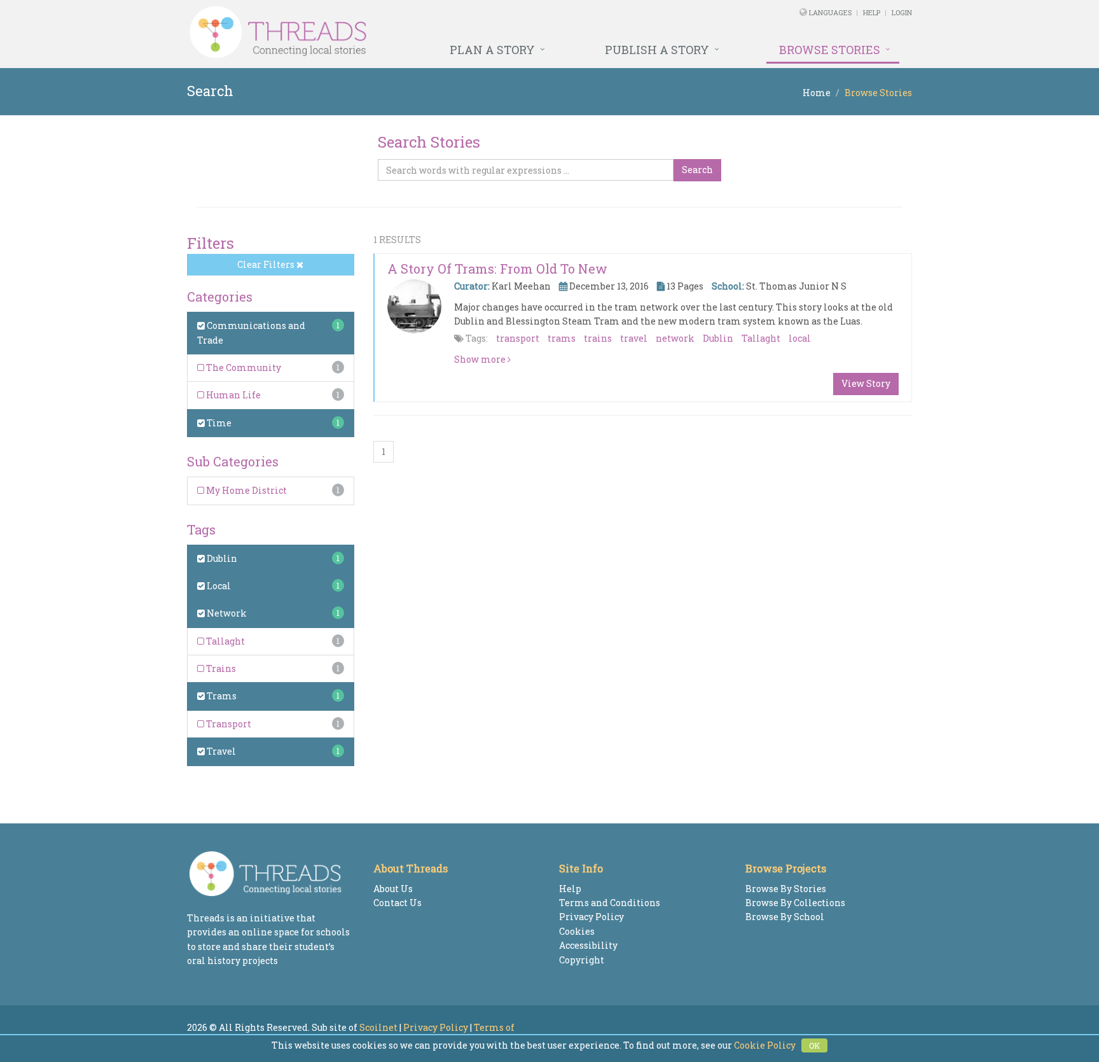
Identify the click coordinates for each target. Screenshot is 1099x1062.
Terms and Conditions (609, 903)
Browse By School (784, 917)
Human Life (232, 395)
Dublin (221, 558)
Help (871, 12)
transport (517, 338)
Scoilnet (378, 1027)
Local (218, 586)
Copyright (581, 960)
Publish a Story (657, 49)
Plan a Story (492, 49)
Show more (481, 359)
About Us (393, 889)
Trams (221, 696)
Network (226, 613)
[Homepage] (411, 32)
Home (817, 93)
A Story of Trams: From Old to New (497, 268)
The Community (242, 367)
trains (598, 338)
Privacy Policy (591, 917)
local (800, 338)
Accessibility (588, 945)
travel (633, 338)
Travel (220, 751)
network (675, 338)
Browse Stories (829, 49)
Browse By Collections (795, 903)
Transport (227, 724)
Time (218, 423)
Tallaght (224, 641)
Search (697, 170)
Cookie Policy (765, 1045)
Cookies (577, 931)
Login (902, 12)
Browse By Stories (785, 889)
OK (814, 1045)
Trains (220, 668)
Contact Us (397, 903)
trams (562, 338)
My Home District (245, 490)
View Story (865, 383)
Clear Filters (266, 264)
